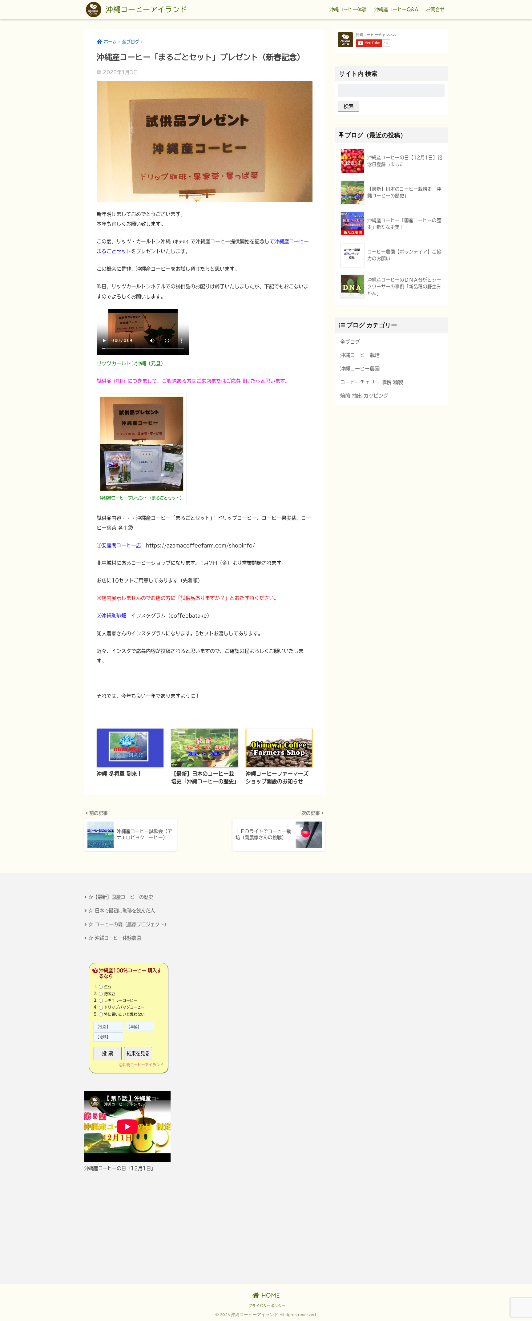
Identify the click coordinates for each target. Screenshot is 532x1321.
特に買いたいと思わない (124, 1014)
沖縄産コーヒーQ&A (396, 9)
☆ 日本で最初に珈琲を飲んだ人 (121, 910)
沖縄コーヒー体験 (347, 9)
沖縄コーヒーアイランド (145, 9)
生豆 (107, 986)
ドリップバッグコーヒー (124, 1007)
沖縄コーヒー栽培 (360, 355)
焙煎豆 (109, 994)
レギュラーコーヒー (120, 1000)
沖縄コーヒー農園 (360, 368)
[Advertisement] (138, 1227)
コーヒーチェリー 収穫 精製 (371, 382)
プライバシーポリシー (266, 1305)
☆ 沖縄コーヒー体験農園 (114, 937)
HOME (270, 1295)
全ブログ (350, 341)
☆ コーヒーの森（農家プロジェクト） (128, 924)
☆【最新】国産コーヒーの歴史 (120, 897)
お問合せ (435, 9)
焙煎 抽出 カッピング (364, 395)
